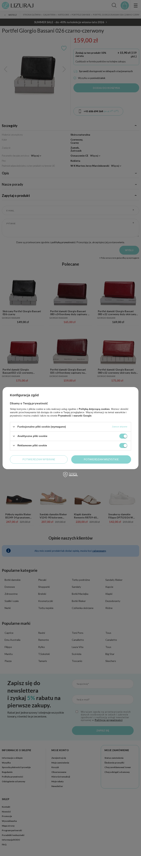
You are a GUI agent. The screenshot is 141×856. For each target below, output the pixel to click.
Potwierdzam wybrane (38, 459)
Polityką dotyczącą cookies (94, 408)
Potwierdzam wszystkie (101, 459)
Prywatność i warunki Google (74, 415)
